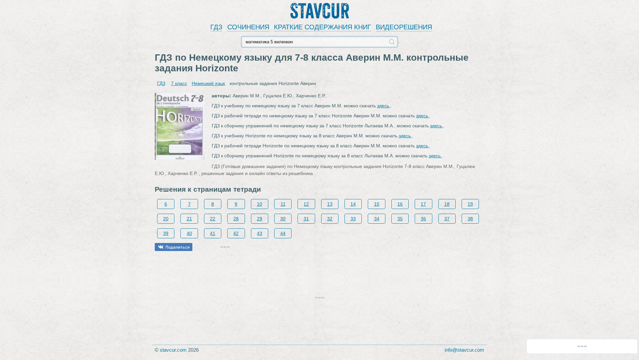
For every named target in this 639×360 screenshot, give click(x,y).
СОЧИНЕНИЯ (248, 27)
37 (447, 218)
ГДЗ (216, 27)
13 (329, 204)
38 (470, 218)
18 (447, 204)
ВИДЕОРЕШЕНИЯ (404, 27)
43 (259, 233)
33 (353, 218)
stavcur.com (173, 350)
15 (376, 204)
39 (165, 233)
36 (423, 218)
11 (283, 204)
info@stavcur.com (464, 350)
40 (189, 233)
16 (400, 204)
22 (212, 218)
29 (259, 218)
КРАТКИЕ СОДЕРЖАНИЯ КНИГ (322, 27)
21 (189, 218)
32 (329, 218)
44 (283, 233)
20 (165, 218)
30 (283, 218)
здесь (383, 105)
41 (212, 233)
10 (259, 204)
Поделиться (177, 247)
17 (423, 204)
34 (376, 218)
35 (400, 218)
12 (306, 204)
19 (470, 204)
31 (306, 218)
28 (236, 218)
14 (353, 204)
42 (236, 233)
